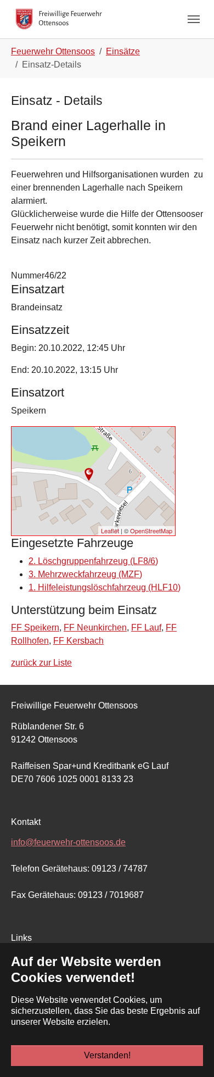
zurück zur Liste (41, 662)
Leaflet (110, 530)
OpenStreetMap (151, 530)
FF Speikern (35, 627)
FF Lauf (146, 627)
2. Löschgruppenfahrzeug (93, 561)
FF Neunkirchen (95, 627)
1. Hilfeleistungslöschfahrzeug (105, 587)
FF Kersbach (78, 640)
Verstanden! (107, 1055)
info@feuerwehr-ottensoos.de (68, 842)
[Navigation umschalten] (193, 19)
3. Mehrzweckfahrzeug (85, 574)
